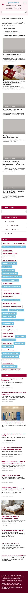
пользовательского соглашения (9, 585)
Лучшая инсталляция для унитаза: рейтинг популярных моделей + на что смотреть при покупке (13, 163)
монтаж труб (6, 290)
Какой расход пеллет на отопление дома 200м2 (11, 136)
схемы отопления (8, 326)
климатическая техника (10, 273)
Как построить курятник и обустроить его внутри (12, 55)
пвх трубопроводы (8, 296)
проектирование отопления (11, 300)
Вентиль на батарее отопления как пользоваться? (13, 192)
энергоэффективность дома (11, 369)
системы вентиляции (9, 313)
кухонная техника (8, 283)
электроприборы (8, 363)
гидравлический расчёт (10, 253)
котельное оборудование (10, 280)
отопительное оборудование (11, 293)
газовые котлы (7, 250)
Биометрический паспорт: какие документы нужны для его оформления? (14, 82)
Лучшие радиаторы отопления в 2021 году (13, 555)
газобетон (21, 246)
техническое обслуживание (11, 353)
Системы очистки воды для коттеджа (12, 422)
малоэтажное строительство (11, 286)
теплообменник (19, 343)
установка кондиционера (10, 356)
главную (14, 32)
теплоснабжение (8, 346)
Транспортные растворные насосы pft (12, 530)
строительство (18, 320)
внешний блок (7, 243)
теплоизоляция (20, 336)
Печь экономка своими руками (10, 543)
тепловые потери (8, 336)
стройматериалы (8, 323)
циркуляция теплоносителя (11, 359)
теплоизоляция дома (9, 339)
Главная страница (9, 221)
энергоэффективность (9, 366)
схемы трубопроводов (9, 330)
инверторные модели (9, 260)
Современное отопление (11, 229)
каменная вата (7, 266)
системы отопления (9, 316)
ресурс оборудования (16, 310)
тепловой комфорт (8, 333)
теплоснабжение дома (9, 349)
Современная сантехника (11, 225)
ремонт (5, 310)
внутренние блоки (19, 243)
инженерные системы (9, 263)
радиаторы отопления (9, 303)
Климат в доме (13, 2)
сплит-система (7, 320)
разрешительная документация (12, 306)
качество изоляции (8, 270)
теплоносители (7, 343)
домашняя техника (8, 256)
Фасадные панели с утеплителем (10, 475)
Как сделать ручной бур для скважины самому (12, 110)
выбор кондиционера (9, 246)
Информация (8, 233)
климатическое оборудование (12, 276)
